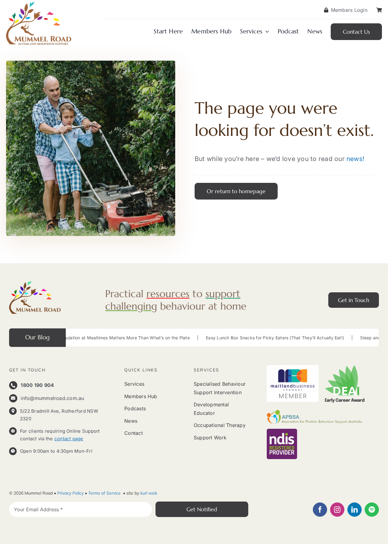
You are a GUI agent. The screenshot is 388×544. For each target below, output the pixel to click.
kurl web (148, 493)
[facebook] (320, 509)
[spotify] (372, 509)
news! (355, 159)
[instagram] (337, 509)
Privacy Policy (70, 493)
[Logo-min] (35, 284)
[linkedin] (354, 509)
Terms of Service (105, 493)
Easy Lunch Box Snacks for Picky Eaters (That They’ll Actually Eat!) (244, 337)
